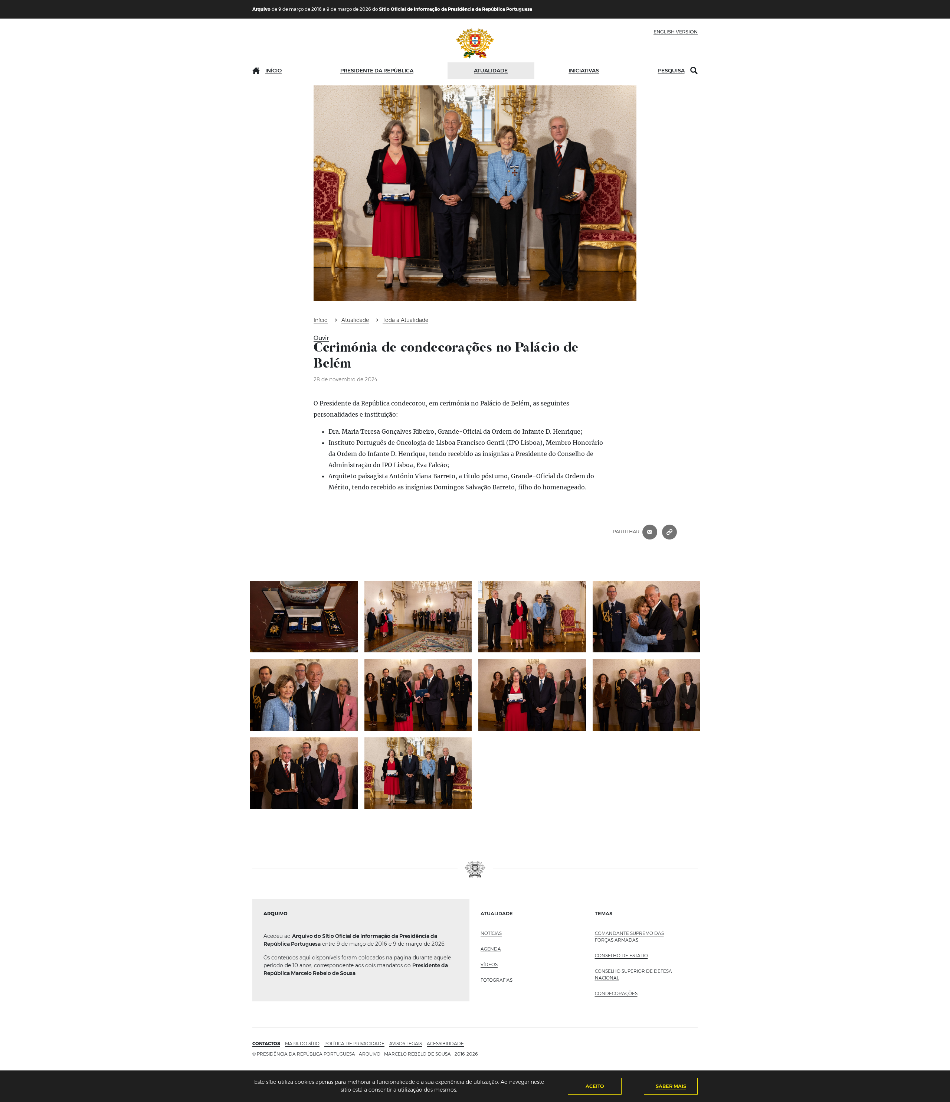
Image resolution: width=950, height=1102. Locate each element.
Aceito (595, 1086)
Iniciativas (584, 70)
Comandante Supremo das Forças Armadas (629, 936)
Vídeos (489, 964)
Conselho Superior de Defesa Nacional (633, 974)
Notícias (491, 933)
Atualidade (491, 70)
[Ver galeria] (304, 616)
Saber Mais (671, 1086)
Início (273, 70)
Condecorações (616, 993)
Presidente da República (376, 70)
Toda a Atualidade (405, 320)
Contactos (266, 1043)
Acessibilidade (445, 1043)
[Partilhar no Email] (650, 532)
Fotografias (496, 980)
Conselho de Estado (621, 955)
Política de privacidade (354, 1043)
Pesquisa (671, 70)
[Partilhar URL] (669, 532)
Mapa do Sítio (302, 1043)
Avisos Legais (405, 1043)
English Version (675, 32)
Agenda (491, 949)
